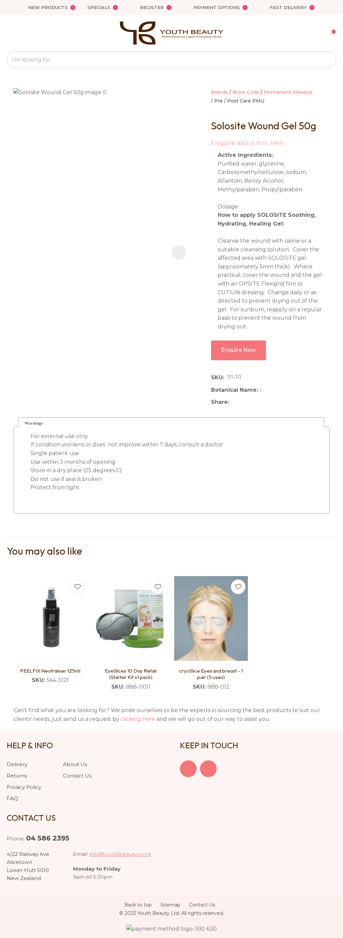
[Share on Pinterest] (263, 402)
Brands (219, 92)
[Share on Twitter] (242, 402)
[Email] (252, 402)
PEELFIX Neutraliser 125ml (50, 671)
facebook (188, 768)
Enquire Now (238, 350)
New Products (48, 7)
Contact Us (77, 775)
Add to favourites (77, 586)
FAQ (12, 798)
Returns (17, 775)
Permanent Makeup (288, 92)
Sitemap (170, 905)
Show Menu (11, 33)
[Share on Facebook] (233, 402)
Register (152, 7)
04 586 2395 (47, 838)
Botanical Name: (235, 390)
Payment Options (217, 7)
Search (328, 59)
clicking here (138, 719)
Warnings (33, 423)
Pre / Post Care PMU (239, 101)
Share (219, 402)
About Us (75, 764)
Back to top (138, 905)
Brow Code (245, 92)
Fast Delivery (288, 7)
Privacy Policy (24, 787)
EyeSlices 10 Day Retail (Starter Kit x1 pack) (130, 674)
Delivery (17, 764)
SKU (217, 377)
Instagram (208, 768)
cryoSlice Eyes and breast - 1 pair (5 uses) (211, 674)
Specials (98, 7)
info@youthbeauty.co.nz (120, 854)
